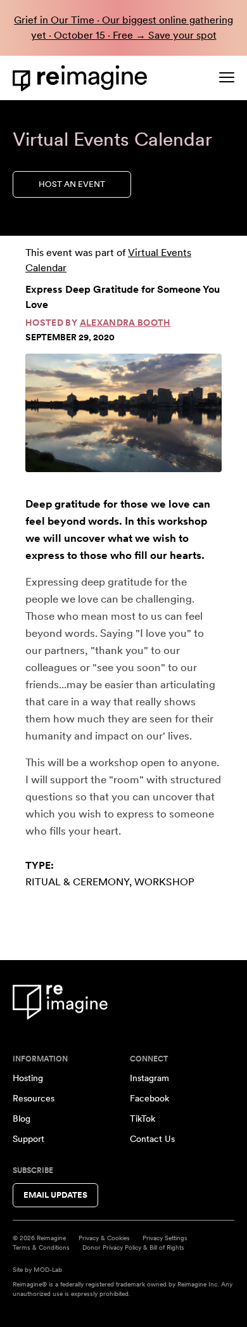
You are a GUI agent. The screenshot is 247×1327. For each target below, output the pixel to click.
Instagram (149, 1078)
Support (28, 1139)
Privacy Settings (164, 1237)
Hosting (28, 1078)
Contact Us (152, 1139)
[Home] (82, 78)
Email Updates (55, 1195)
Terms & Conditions (41, 1247)
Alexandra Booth (125, 322)
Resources (33, 1098)
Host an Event (72, 184)
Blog (21, 1118)
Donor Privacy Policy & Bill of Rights (133, 1247)
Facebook (149, 1098)
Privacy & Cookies (104, 1237)
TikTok (142, 1118)
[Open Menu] (227, 77)
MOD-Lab (48, 1269)
